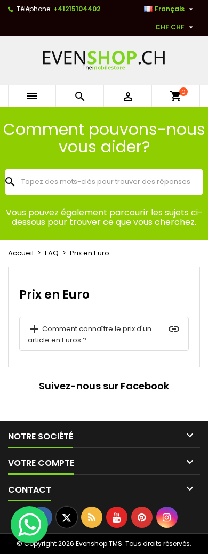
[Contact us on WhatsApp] (29, 524)
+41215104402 (76, 8)
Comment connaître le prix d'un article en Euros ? (89, 334)
